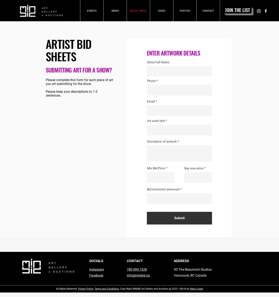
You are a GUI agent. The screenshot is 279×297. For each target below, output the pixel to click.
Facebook (96, 275)
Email (151, 101)
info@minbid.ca (138, 275)
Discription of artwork (162, 141)
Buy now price (193, 168)
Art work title (156, 121)
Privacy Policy (85, 288)
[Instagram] (258, 11)
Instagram (96, 269)
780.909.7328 (137, 269)
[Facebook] (265, 11)
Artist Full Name (158, 62)
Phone (151, 81)
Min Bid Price (156, 168)
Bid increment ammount (163, 189)
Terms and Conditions (107, 288)
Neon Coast (196, 288)
